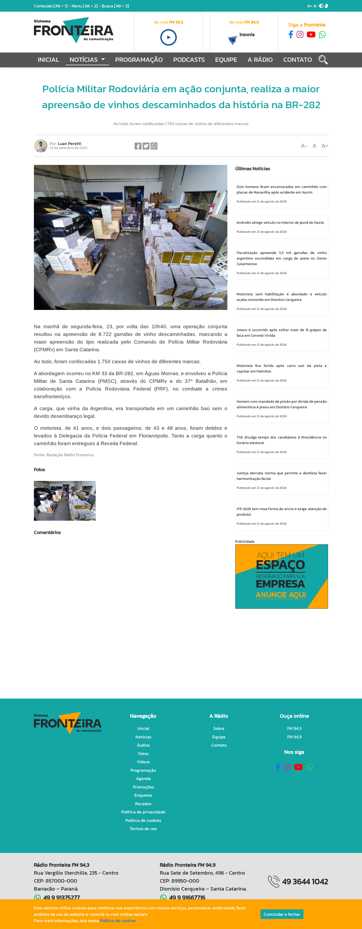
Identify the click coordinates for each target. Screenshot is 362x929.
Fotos (143, 753)
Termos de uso (143, 828)
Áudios (143, 745)
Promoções (143, 787)
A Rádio (260, 59)
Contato (297, 59)
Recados (143, 803)
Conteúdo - (52, 6)
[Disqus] (130, 616)
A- (315, 6)
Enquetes (143, 795)
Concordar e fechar (282, 914)
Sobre (218, 728)
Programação (139, 59)
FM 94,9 (294, 737)
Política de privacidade (143, 812)
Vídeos (143, 762)
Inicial (48, 59)
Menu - (87, 6)
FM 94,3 (294, 728)
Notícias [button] (84, 59)
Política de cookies (143, 820)
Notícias (143, 737)
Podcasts (189, 59)
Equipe (226, 59)
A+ (309, 6)
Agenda (143, 778)
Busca (115, 6)
